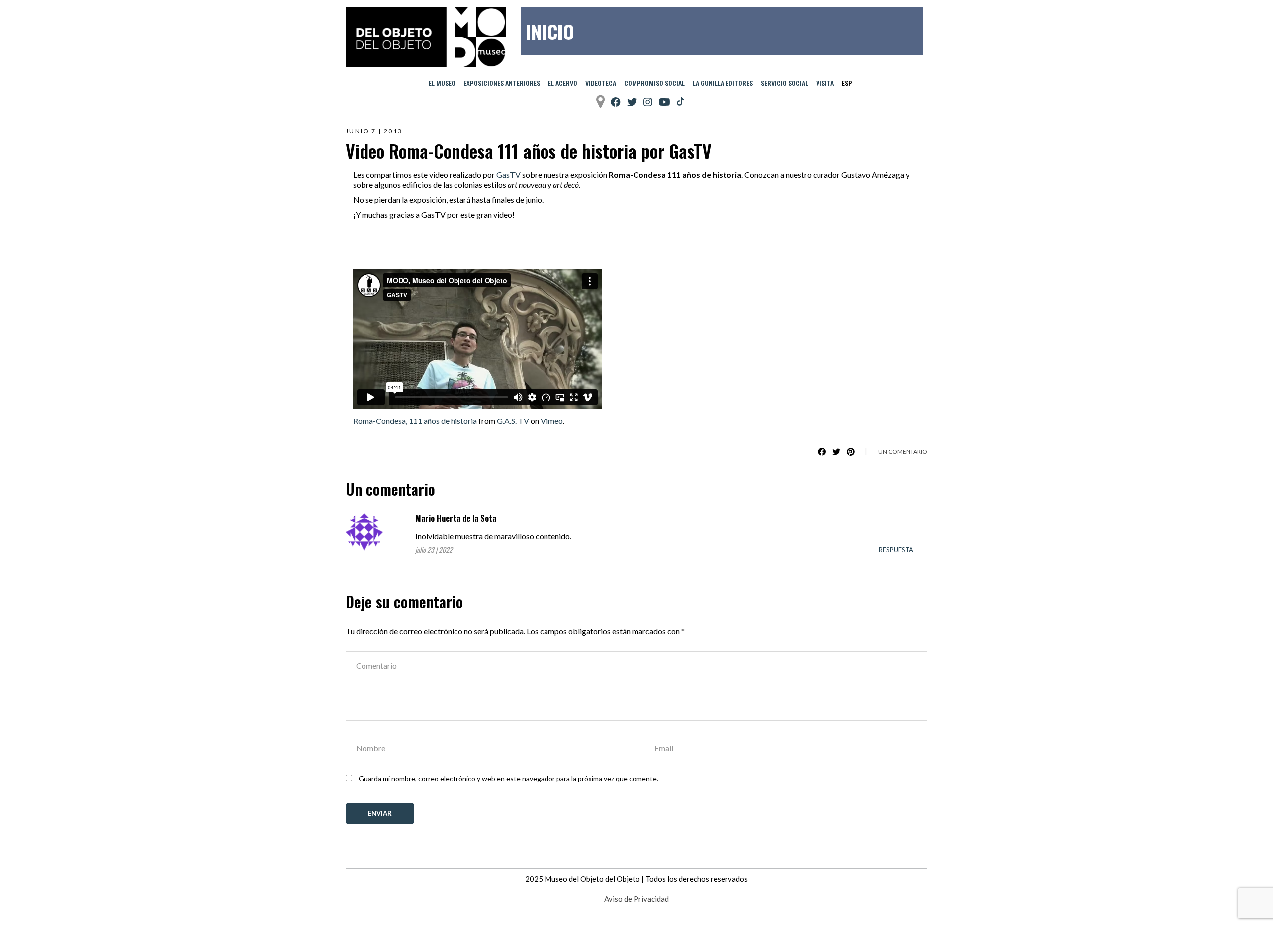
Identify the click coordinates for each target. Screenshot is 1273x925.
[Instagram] (647, 102)
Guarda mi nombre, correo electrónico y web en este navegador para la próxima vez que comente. (508, 778)
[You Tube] (664, 102)
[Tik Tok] (680, 101)
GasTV (508, 174)
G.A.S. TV (513, 420)
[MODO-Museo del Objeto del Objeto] (426, 37)
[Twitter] (632, 102)
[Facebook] (616, 102)
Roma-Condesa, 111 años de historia (415, 420)
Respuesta (896, 550)
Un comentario (902, 451)
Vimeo (552, 420)
